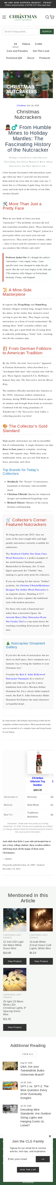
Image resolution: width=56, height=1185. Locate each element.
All (15, 44)
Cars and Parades (17, 51)
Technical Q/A (14, 58)
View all (28, 1054)
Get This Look (41, 51)
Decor (30, 58)
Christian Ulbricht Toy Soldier (37, 781)
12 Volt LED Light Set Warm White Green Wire (13, 945)
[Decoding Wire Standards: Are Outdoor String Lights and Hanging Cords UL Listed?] (10, 1109)
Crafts (38, 44)
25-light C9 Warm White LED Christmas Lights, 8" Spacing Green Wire (14, 1008)
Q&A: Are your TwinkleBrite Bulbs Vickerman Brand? (32, 1070)
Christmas (21, 105)
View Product (15, 961)
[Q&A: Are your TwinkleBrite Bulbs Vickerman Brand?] (10, 1066)
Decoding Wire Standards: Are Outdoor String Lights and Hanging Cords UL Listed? (35, 1117)
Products (44, 58)
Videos (26, 44)
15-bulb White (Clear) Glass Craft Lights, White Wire (40, 945)
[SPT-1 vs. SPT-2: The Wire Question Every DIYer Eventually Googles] (10, 1085)
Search (46, 31)
